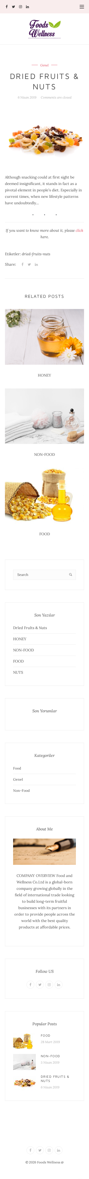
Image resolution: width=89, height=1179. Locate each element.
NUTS (18, 672)
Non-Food (21, 790)
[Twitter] (13, 6)
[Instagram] (20, 6)
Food (17, 768)
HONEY (44, 375)
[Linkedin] (27, 6)
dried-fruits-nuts (36, 254)
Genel (44, 65)
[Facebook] (6, 6)
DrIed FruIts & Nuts (30, 627)
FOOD (44, 534)
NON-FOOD (44, 454)
